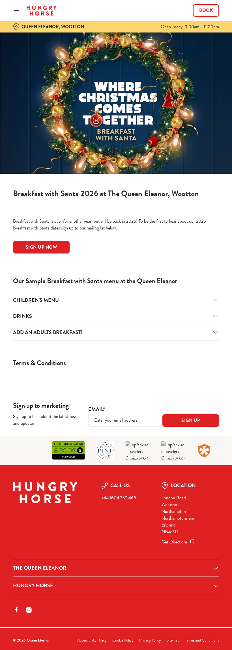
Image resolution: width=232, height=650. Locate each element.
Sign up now (41, 247)
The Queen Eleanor (39, 568)
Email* (96, 409)
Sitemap (173, 640)
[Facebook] (16, 609)
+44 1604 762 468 (118, 498)
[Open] (16, 10)
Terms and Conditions (202, 640)
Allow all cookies (189, 383)
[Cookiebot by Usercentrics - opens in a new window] (200, 262)
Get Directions (175, 542)
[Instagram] (28, 609)
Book (206, 10)
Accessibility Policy (92, 640)
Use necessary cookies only (114, 383)
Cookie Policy (123, 640)
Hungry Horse (33, 585)
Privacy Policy (150, 640)
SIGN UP (190, 420)
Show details (201, 365)
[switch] (88, 344)
